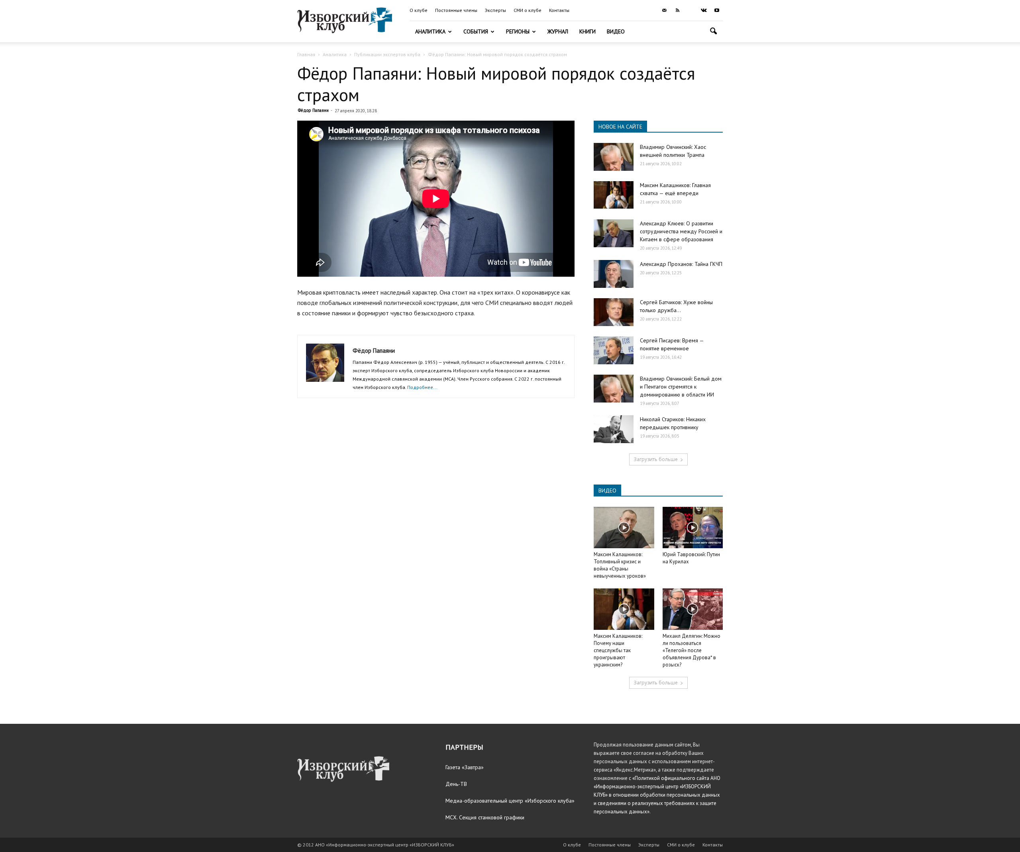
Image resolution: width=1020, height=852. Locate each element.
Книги (587, 31)
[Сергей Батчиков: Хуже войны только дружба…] (614, 312)
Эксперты (495, 10)
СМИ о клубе (527, 10)
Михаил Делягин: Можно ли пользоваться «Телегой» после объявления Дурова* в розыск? (691, 650)
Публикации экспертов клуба (387, 54)
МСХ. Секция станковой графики (484, 817)
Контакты (559, 10)
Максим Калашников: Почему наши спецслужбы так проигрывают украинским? (618, 650)
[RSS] (677, 10)
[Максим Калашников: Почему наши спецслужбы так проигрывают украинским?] (624, 609)
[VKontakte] (704, 10)
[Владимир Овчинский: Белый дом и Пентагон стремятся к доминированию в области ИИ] (614, 389)
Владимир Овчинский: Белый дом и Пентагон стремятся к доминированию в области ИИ (681, 386)
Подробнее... (422, 387)
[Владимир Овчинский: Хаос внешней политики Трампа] (614, 157)
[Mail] (664, 10)
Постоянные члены (456, 10)
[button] (713, 32)
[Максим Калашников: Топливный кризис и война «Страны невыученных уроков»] (624, 527)
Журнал (557, 31)
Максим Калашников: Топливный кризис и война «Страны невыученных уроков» (620, 565)
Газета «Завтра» (464, 767)
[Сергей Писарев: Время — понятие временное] (614, 350)
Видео (616, 31)
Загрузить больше (656, 459)
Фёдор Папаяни (313, 110)
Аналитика (430, 31)
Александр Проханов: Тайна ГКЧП (681, 264)
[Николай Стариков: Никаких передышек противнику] (614, 429)
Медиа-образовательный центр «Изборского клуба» (510, 800)
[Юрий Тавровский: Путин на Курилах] (693, 527)
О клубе (419, 10)
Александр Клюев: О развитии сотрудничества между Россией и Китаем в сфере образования (681, 231)
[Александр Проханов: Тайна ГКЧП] (614, 274)
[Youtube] (717, 10)
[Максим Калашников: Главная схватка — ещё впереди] (614, 195)
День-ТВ (456, 784)
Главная (306, 54)
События (475, 31)
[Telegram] (690, 10)
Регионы (518, 31)
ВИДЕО (607, 490)
